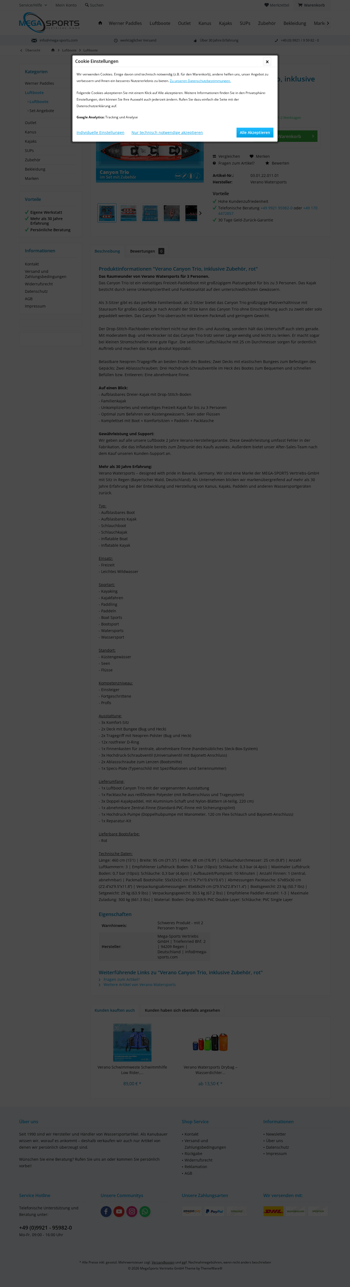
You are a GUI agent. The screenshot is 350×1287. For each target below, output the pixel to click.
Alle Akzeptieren (255, 132)
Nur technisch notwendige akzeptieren (167, 132)
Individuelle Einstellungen (100, 132)
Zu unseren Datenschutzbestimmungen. (200, 80)
